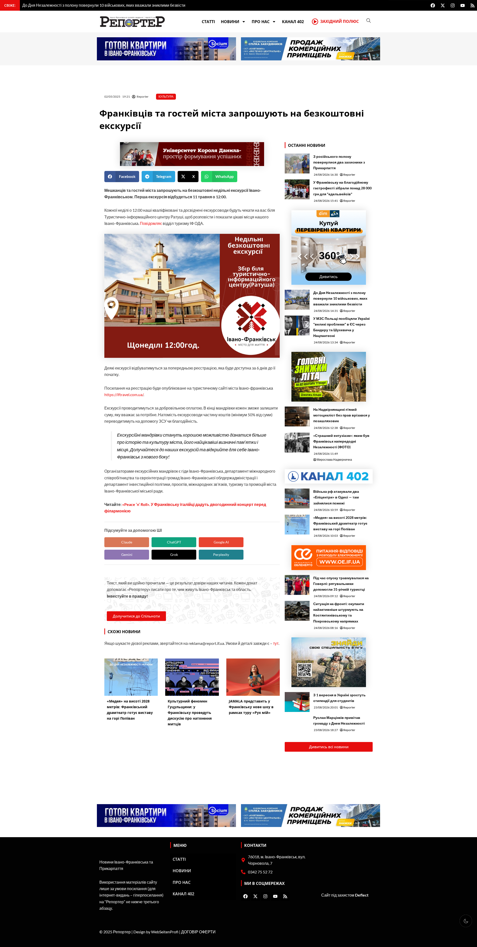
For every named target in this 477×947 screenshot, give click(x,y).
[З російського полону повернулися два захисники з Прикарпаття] (297, 163)
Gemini (126, 554)
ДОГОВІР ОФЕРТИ (198, 931)
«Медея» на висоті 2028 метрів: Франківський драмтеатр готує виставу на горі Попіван (340, 523)
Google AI (221, 542)
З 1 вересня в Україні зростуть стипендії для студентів (339, 698)
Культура (166, 96)
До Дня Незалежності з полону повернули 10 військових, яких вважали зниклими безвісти (340, 298)
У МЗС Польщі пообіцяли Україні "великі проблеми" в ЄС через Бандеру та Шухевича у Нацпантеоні (341, 327)
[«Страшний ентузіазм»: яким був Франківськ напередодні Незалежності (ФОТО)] (297, 443)
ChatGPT (174, 542)
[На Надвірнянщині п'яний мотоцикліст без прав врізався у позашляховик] (297, 416)
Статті (208, 21)
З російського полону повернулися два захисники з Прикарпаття (339, 162)
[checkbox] (466, 921)
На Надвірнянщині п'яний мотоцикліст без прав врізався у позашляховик (341, 415)
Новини (230, 21)
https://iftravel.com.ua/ (123, 394)
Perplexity (221, 554)
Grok (174, 554)
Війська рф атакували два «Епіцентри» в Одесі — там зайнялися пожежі (336, 497)
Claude (126, 542)
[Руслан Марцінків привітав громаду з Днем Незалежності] (297, 725)
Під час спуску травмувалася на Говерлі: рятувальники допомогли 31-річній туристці (341, 583)
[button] (121, 176)
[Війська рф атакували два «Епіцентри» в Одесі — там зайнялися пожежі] (297, 498)
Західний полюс (339, 21)
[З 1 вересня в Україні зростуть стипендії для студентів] (297, 702)
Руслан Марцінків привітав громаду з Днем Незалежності (339, 720)
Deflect (361, 895)
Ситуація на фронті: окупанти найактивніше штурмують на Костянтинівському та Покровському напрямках (338, 612)
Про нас (261, 21)
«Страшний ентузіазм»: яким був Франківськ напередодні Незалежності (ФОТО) (341, 441)
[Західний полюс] (315, 21)
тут (275, 643)
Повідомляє (151, 223)
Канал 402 (293, 21)
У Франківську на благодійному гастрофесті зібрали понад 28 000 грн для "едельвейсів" (342, 188)
